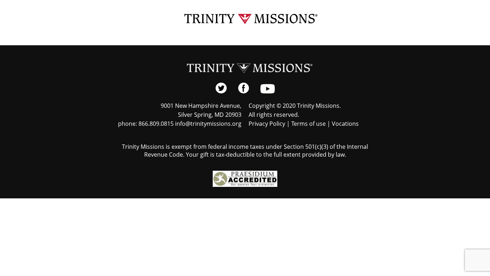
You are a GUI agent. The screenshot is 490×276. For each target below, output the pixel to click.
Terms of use (308, 124)
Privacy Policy (267, 124)
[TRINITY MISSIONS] (245, 19)
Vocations (345, 124)
